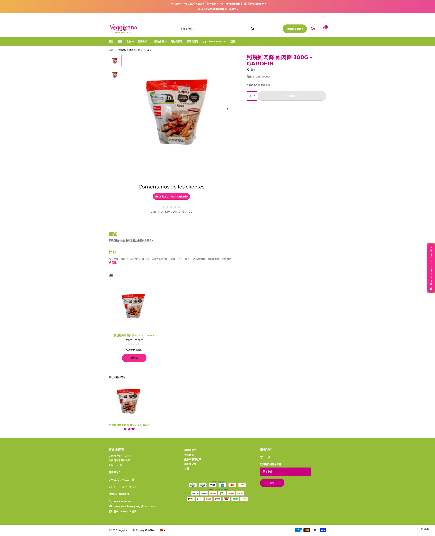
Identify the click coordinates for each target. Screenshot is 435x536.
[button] (255, 93)
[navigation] (115, 60)
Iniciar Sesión (294, 28)
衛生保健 (159, 41)
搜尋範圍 (252, 28)
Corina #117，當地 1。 (121, 455)
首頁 (111, 50)
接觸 (232, 41)
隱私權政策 (190, 463)
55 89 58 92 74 (122, 501)
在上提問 (125, 511)
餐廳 (120, 41)
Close (431, 6)
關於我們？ (190, 450)
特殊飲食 (142, 41)
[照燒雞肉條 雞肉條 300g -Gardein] (129, 400)
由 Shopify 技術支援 (143, 530)
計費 (186, 468)
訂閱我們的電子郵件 (270, 464)
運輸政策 (189, 454)
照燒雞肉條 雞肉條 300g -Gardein (129, 424)
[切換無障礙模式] (324, 17)
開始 (111, 41)
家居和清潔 (192, 41)
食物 (128, 41)
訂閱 (272, 482)
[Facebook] (269, 457)
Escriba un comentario (171, 196)
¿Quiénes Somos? (214, 41)
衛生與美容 (176, 41)
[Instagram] (261, 457)
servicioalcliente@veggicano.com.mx (137, 506)
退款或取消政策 (192, 459)
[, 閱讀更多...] (314, 29)
